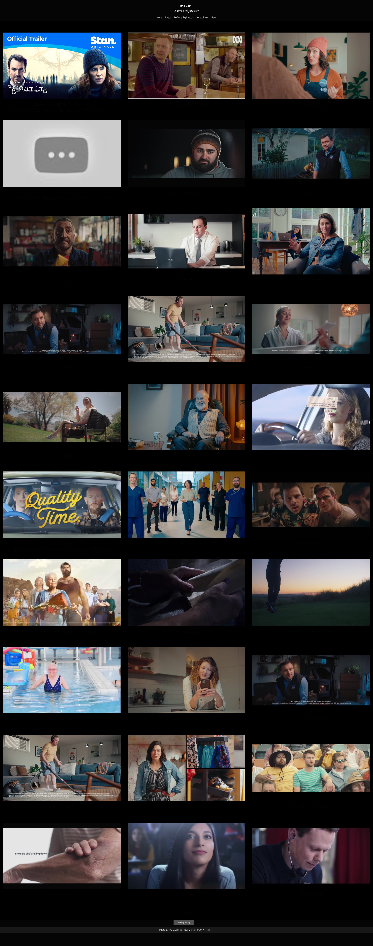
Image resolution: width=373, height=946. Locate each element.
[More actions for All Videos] (7, 29)
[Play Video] (61, 65)
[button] (7, 29)
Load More (186, 912)
